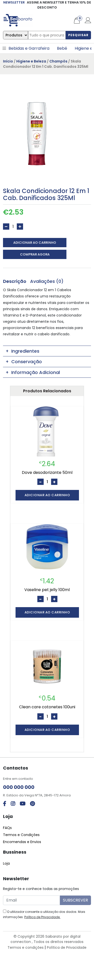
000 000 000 (18, 787)
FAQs (7, 827)
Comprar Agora (35, 254)
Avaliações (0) (46, 281)
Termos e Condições (21, 834)
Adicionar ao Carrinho (34, 242)
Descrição (14, 281)
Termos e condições (26, 947)
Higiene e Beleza (31, 61)
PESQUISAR (78, 35)
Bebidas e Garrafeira (29, 48)
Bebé (62, 48)
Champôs (58, 61)
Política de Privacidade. (42, 917)
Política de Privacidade (66, 947)
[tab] (14, 281)
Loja (6, 863)
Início (8, 61)
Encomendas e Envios (22, 841)
